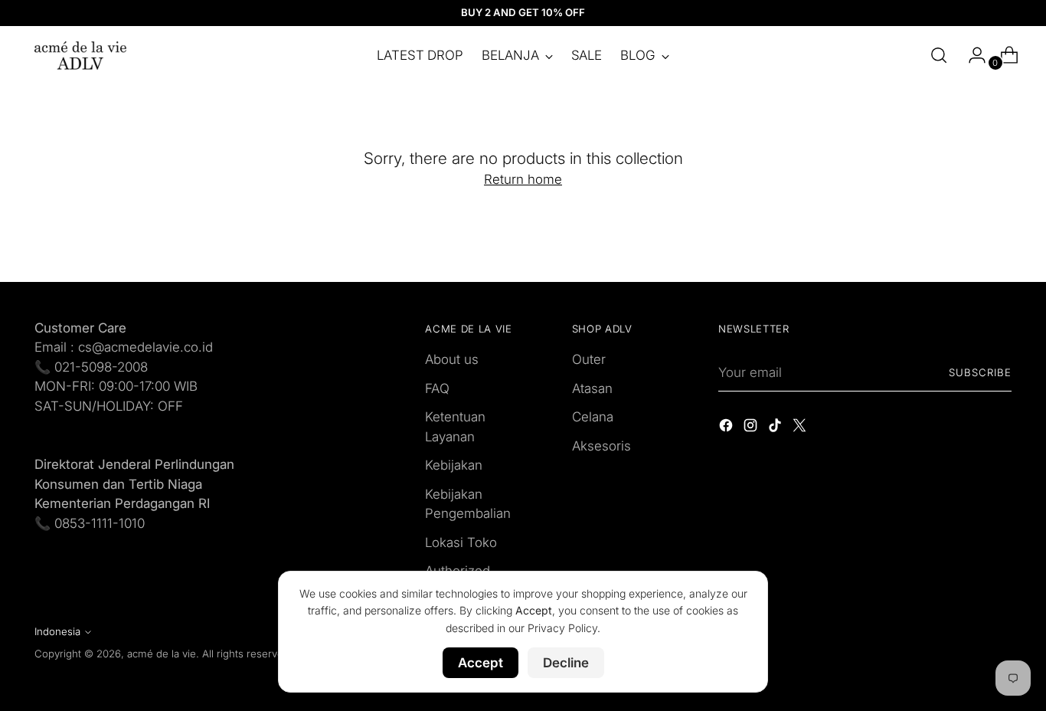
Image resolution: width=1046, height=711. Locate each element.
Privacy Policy (562, 627)
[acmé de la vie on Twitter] (801, 428)
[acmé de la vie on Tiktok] (776, 428)
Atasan (592, 388)
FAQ (437, 388)
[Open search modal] (938, 55)
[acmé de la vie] (80, 55)
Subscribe (980, 372)
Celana (592, 416)
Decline (566, 662)
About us (452, 359)
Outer (589, 359)
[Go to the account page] (971, 55)
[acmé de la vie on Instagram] (752, 428)
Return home (523, 179)
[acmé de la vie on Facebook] (727, 428)
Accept (480, 662)
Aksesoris (601, 446)
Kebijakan (453, 465)
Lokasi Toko (461, 542)
